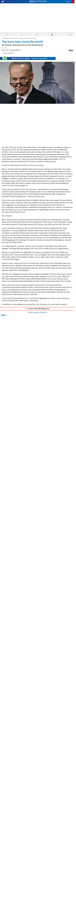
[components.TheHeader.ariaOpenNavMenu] (12, 2)
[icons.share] (73, 1)
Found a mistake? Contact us (37, 312)
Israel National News (7, 38)
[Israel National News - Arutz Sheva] (38, 2)
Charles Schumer (8, 53)
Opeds (16, 38)
